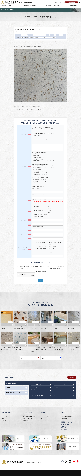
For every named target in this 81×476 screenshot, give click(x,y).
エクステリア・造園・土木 (55, 214)
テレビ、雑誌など (53, 246)
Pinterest (36, 254)
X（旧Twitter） (53, 252)
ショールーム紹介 (47, 415)
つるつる (61, 35)
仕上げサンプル (24, 35)
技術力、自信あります (28, 418)
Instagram (51, 248)
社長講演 (45, 420)
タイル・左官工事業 (38, 216)
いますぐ (36, 139)
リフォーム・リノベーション (40, 214)
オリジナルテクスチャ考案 (29, 416)
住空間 (26, 37)
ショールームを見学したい (40, 133)
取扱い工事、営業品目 (7, 412)
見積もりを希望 (37, 135)
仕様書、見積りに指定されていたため (55, 243)
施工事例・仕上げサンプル (33, 23)
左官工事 (5, 415)
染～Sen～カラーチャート (59, 393)
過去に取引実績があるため (40, 246)
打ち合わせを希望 (53, 133)
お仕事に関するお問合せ (67, 415)
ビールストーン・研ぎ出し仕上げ (46, 23)
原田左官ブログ (64, 421)
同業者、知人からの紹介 (39, 242)
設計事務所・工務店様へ (27, 412)
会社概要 (43, 412)
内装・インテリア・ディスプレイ (55, 211)
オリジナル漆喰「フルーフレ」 (38, 384)
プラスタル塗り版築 (35, 387)
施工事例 (10, 322)
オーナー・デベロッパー (39, 210)
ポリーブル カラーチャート (60, 390)
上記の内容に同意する (41, 271)
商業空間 (31, 37)
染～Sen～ (33, 393)
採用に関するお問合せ (67, 416)
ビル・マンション (43, 37)
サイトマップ (64, 429)
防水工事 (5, 418)
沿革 (44, 418)
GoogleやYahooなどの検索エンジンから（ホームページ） (39, 249)
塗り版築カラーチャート (59, 387)
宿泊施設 (36, 37)
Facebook (36, 252)
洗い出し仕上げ (31, 324)
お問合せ (63, 412)
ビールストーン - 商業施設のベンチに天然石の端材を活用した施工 (34, 349)
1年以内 (56, 139)
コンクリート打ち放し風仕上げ (61, 384)
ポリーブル (33, 390)
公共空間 (49, 37)
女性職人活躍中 (46, 422)
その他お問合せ (65, 418)
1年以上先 (36, 141)
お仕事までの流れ (27, 415)
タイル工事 (5, 416)
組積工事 (5, 420)
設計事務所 (36, 207)
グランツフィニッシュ (59, 395)
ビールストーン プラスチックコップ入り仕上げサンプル (20, 349)
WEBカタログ (64, 426)
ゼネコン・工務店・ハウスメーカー (55, 207)
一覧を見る (71, 377)
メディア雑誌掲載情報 (48, 416)
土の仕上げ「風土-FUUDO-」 (37, 395)
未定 (45, 141)
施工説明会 (25, 420)
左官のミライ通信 (65, 424)
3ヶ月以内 (46, 139)
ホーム (26, 23)
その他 (54, 37)
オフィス (22, 37)
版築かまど (63, 428)
